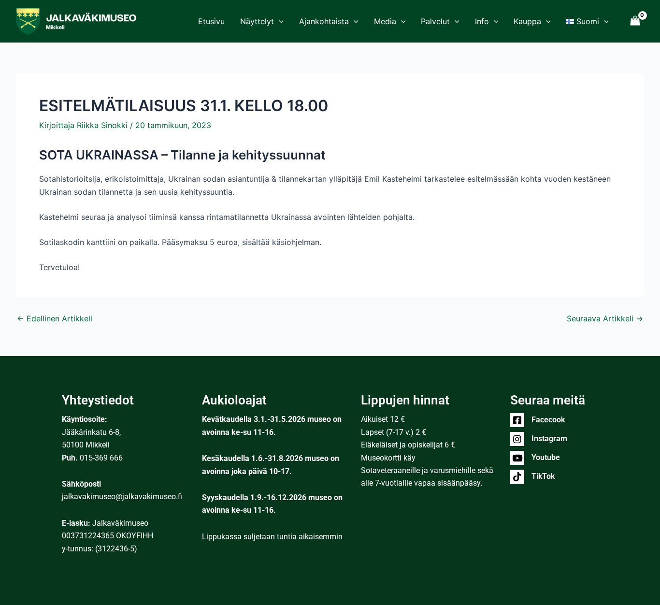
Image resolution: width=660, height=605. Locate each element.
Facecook (548, 419)
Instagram (549, 438)
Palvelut (435, 21)
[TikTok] (517, 477)
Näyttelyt (257, 21)
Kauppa (527, 21)
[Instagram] (517, 439)
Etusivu (211, 21)
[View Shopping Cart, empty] (635, 21)
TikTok (543, 476)
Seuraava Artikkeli (605, 318)
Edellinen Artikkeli (54, 318)
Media (385, 21)
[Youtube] (517, 458)
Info (482, 21)
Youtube (545, 457)
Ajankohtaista (324, 21)
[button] (279, 21)
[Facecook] (517, 420)
